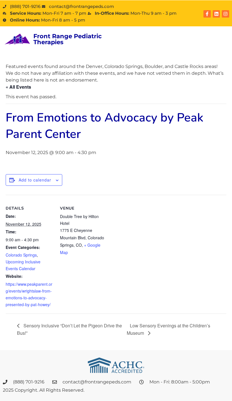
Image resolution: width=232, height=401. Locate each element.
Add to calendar (35, 180)
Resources (185, 35)
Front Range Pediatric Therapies (67, 39)
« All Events (18, 87)
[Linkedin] (216, 14)
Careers (120, 43)
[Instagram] (225, 14)
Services (149, 35)
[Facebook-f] (207, 14)
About (118, 35)
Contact (153, 43)
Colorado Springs (21, 255)
